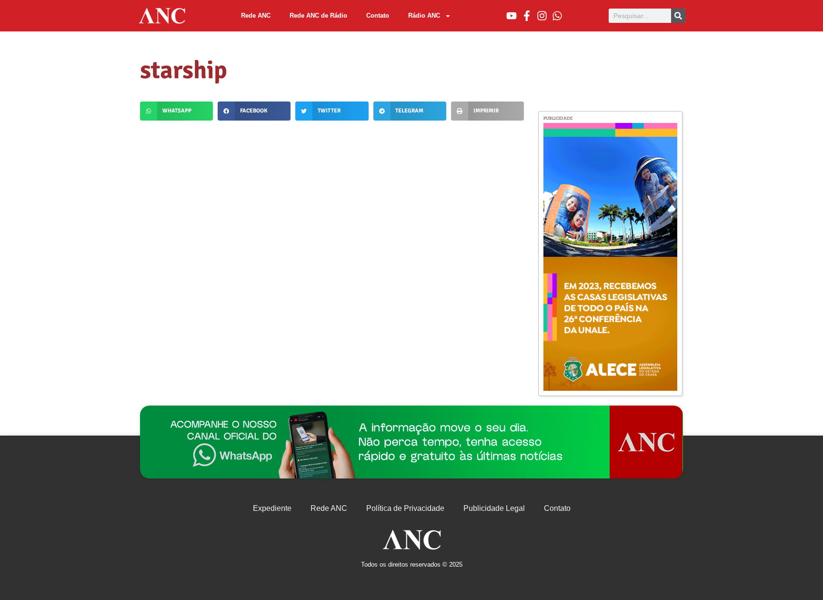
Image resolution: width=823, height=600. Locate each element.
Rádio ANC (424, 15)
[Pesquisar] (678, 16)
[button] (176, 111)
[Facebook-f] (527, 15)
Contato (377, 15)
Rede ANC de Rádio (318, 15)
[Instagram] (542, 15)
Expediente (272, 508)
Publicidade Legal (494, 508)
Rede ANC (256, 15)
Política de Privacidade (405, 508)
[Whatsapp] (557, 15)
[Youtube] (511, 15)
